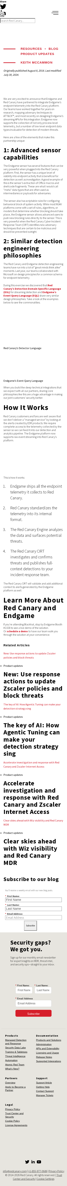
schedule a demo (17, 631)
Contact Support (45, 1091)
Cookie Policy (12, 1121)
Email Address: (14, 913)
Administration (44, 1044)
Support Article (44, 1082)
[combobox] (17, 17)
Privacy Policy (12, 1109)
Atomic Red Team (14, 1064)
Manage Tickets (44, 1095)
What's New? (12, 1068)
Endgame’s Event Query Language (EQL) (29, 293)
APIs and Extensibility (47, 1048)
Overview (10, 1082)
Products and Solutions (48, 1040)
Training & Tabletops (16, 1052)
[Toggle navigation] (55, 13)
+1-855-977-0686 (37, 1171)
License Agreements (16, 1125)
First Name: (12, 896)
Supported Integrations (48, 1061)
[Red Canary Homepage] (23, 7)
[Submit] (2, 14)
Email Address (24, 998)
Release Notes (44, 1057)
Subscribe (30, 925)
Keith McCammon (37, 62)
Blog (53, 48)
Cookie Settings (45, 1179)
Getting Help (43, 1087)
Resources (31, 48)
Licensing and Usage (47, 1052)
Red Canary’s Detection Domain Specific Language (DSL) (32, 288)
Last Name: (12, 905)
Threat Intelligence (15, 1056)
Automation (11, 1060)
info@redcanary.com (15, 1171)
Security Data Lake (15, 1047)
